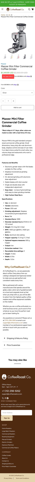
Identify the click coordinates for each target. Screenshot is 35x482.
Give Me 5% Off (17, 244)
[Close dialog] (32, 227)
